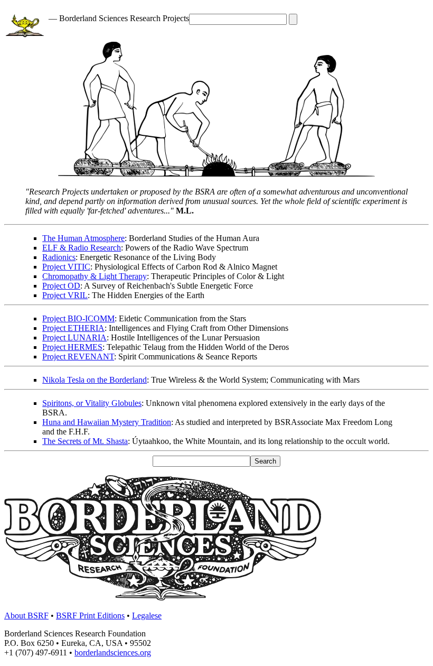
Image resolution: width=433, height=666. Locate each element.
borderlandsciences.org (112, 652)
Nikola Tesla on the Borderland (94, 379)
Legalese (147, 615)
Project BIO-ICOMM (78, 318)
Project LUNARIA (74, 337)
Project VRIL (65, 295)
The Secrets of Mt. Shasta (85, 441)
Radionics (59, 257)
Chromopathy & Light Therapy (94, 276)
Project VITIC (66, 266)
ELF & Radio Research (81, 247)
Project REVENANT (78, 356)
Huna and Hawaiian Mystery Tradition (106, 422)
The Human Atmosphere (83, 238)
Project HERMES (72, 347)
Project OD (61, 285)
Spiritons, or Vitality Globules (92, 403)
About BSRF (26, 615)
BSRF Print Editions (90, 615)
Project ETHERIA (73, 327)
